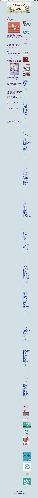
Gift (23, 204)
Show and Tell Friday (26, 351)
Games (24, 202)
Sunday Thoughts (25, 366)
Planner (24, 307)
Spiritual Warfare (25, 361)
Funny (24, 201)
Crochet (24, 149)
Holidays (24, 229)
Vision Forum (25, 385)
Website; (24, 390)
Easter (24, 175)
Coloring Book (25, 135)
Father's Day (25, 187)
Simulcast (24, 352)
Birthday (24, 102)
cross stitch (24, 152)
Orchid (24, 297)
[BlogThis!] (17, 96)
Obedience (24, 295)
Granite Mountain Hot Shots (27, 216)
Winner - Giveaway (26, 393)
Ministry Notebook (25, 275)
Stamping (24, 362)
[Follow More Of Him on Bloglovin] (26, 54)
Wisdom (24, 395)
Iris (23, 243)
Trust (24, 377)
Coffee (24, 133)
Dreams (24, 171)
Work (24, 398)
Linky (24, 264)
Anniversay (24, 87)
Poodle (24, 311)
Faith (24, 181)
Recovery (24, 329)
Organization (25, 298)
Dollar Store (24, 169)
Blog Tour (24, 104)
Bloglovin (24, 107)
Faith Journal (25, 182)
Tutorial (24, 380)
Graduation (24, 214)
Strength (24, 363)
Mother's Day (25, 281)
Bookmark (24, 112)
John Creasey (25, 251)
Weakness (24, 388)
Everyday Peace (25, 178)
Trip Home (24, 376)
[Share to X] (18, 96)
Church (24, 131)
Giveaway (24, 206)
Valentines (24, 382)
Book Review (25, 109)
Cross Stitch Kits (25, 154)
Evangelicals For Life (26, 177)
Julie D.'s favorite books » (28, 76)
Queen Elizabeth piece (26, 322)
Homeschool (25, 234)
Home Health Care (25, 233)
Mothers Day (25, 282)
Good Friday (25, 213)
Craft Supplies (25, 147)
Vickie (9, 106)
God (23, 208)
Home (14, 122)
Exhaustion (24, 180)
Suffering (24, 365)
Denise (10, 102)
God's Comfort (15, 97)
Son (23, 358)
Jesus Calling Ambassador (26, 250)
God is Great (25, 209)
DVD (23, 173)
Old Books (24, 296)
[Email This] (16, 96)
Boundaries (24, 114)
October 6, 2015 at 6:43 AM (14, 106)
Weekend (24, 391)
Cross (24, 151)
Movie (24, 283)
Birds (24, 101)
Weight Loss (25, 392)
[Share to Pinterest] (19, 96)
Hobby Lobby (25, 228)
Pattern (24, 303)
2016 (23, 82)
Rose (23, 337)
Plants (24, 310)
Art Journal (24, 89)
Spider (24, 360)
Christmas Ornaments (26, 130)
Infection (24, 239)
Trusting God (25, 378)
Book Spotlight (25, 110)
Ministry (24, 274)
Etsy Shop (24, 176)
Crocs (24, 150)
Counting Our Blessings (26, 142)
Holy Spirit (24, 231)
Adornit (24, 84)
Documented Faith (25, 168)
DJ (23, 166)
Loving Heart (25, 268)
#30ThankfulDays (25, 80)
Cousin (24, 144)
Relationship (25, 332)
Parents (24, 302)
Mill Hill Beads (25, 273)
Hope (24, 235)
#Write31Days (11, 97)
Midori (24, 271)
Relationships (25, 333)
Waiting (24, 387)
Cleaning (24, 132)
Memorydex (24, 270)
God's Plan (24, 211)
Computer (24, 137)
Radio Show (24, 325)
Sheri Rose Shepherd (26, 350)
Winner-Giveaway (25, 394)
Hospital (24, 236)
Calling (24, 120)
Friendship (24, 200)
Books (24, 113)
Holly (24, 230)
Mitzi (24, 276)
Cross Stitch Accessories (26, 153)
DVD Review (25, 174)
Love (23, 267)
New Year (24, 294)
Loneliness (24, 265)
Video (24, 384)
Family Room (25, 186)
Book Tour (24, 111)
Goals (24, 207)
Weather (24, 389)
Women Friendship (25, 396)
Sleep (24, 354)
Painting (24, 300)
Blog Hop (24, 103)
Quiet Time (24, 323)
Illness (24, 238)
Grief (24, 218)
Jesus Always (25, 248)
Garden (24, 203)
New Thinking (25, 293)
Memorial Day (25, 269)
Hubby (24, 237)
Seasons (24, 349)
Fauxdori (24, 188)
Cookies (24, 140)
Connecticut (24, 138)
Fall (23, 183)
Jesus (24, 247)
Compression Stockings (26, 136)
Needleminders (25, 292)
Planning (24, 309)
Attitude (24, 90)
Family (24, 184)
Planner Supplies (25, 308)
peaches (24, 304)
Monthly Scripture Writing (26, 278)
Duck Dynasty (25, 172)
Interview (24, 242)
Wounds (24, 400)
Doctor (24, 167)
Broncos (24, 116)
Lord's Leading (25, 266)
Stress (24, 364)
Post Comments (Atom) (13, 124)
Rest (23, 334)
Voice (24, 386)
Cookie (24, 139)
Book (23, 108)
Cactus (24, 119)
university (24, 381)
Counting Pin (25, 143)
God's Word (19, 97)
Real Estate (24, 327)
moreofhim (29, 20)
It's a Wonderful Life (26, 244)
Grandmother (25, 215)
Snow (24, 357)
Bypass (24, 117)
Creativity (24, 148)
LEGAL (8, 17)
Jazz (23, 246)
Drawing (24, 170)
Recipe (24, 328)
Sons (23, 359)
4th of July (24, 83)
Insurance (24, 241)
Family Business (25, 185)
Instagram (24, 240)
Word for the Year (25, 397)
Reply (9, 104)
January (24, 245)
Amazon (24, 85)
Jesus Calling (25, 249)
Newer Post (8, 122)
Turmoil (24, 379)
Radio (24, 324)
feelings (24, 189)
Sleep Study (24, 356)
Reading (24, 326)
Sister (24, 353)
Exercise (24, 179)
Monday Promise (25, 277)
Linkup (24, 263)
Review (24, 335)
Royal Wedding (25, 338)
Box (23, 115)
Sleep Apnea (25, 355)
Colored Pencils (25, 134)
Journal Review (25, 253)
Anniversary (25, 86)
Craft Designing (25, 145)
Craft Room (24, 146)
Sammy (24, 339)
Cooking (24, 141)
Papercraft (24, 301)
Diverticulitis (25, 165)
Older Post (20, 122)
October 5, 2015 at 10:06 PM (14, 102)
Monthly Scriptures (25, 280)
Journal (24, 252)
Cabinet (24, 118)
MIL (23, 272)
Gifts (23, 205)
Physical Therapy (25, 306)
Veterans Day (25, 383)
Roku (23, 336)
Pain (23, 299)
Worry (24, 399)
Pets (23, 305)
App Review (24, 88)
